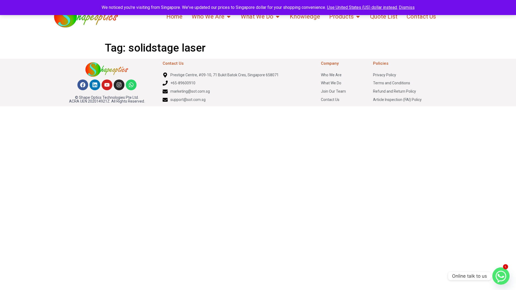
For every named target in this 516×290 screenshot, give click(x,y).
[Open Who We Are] (229, 16)
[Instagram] (119, 84)
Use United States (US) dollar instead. (362, 7)
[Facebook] (82, 84)
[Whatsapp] (131, 84)
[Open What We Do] (278, 16)
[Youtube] (107, 84)
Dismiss (407, 7)
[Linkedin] (94, 84)
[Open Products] (358, 16)
